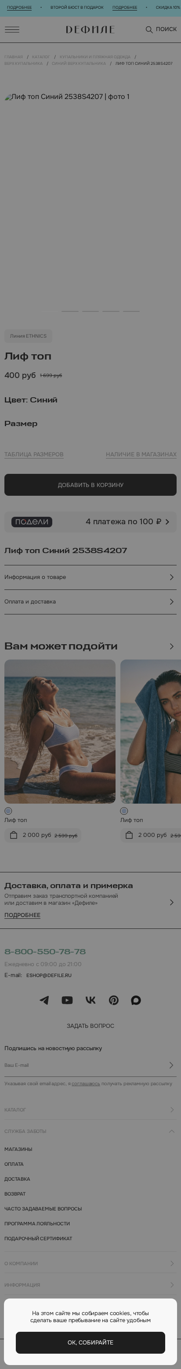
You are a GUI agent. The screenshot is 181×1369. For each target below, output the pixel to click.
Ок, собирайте (90, 1342)
